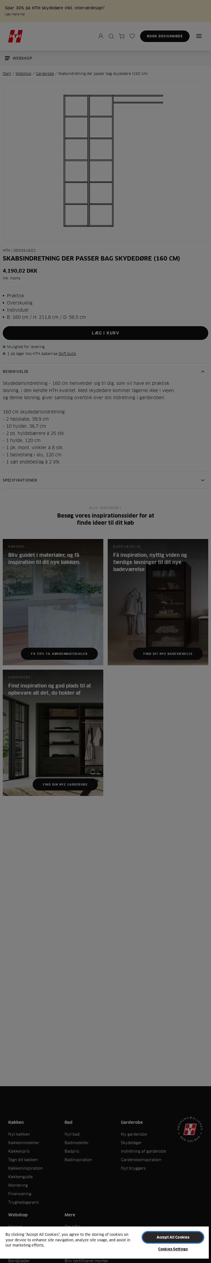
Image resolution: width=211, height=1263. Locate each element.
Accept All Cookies (173, 1237)
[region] (104, 1244)
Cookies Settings (173, 1249)
